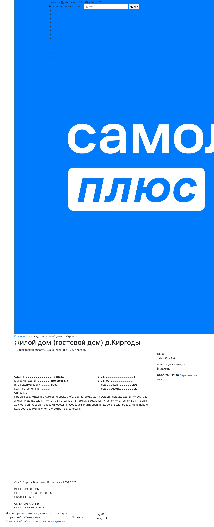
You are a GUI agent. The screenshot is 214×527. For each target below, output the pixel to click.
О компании (61, 44)
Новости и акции (64, 53)
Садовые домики (64, 18)
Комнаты (58, 22)
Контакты (59, 57)
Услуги (57, 48)
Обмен (57, 38)
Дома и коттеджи (64, 14)
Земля (57, 26)
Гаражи (58, 34)
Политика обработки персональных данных (35, 521)
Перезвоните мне (114, 2)
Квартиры (59, 10)
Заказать (132, 2)
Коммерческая (62, 30)
